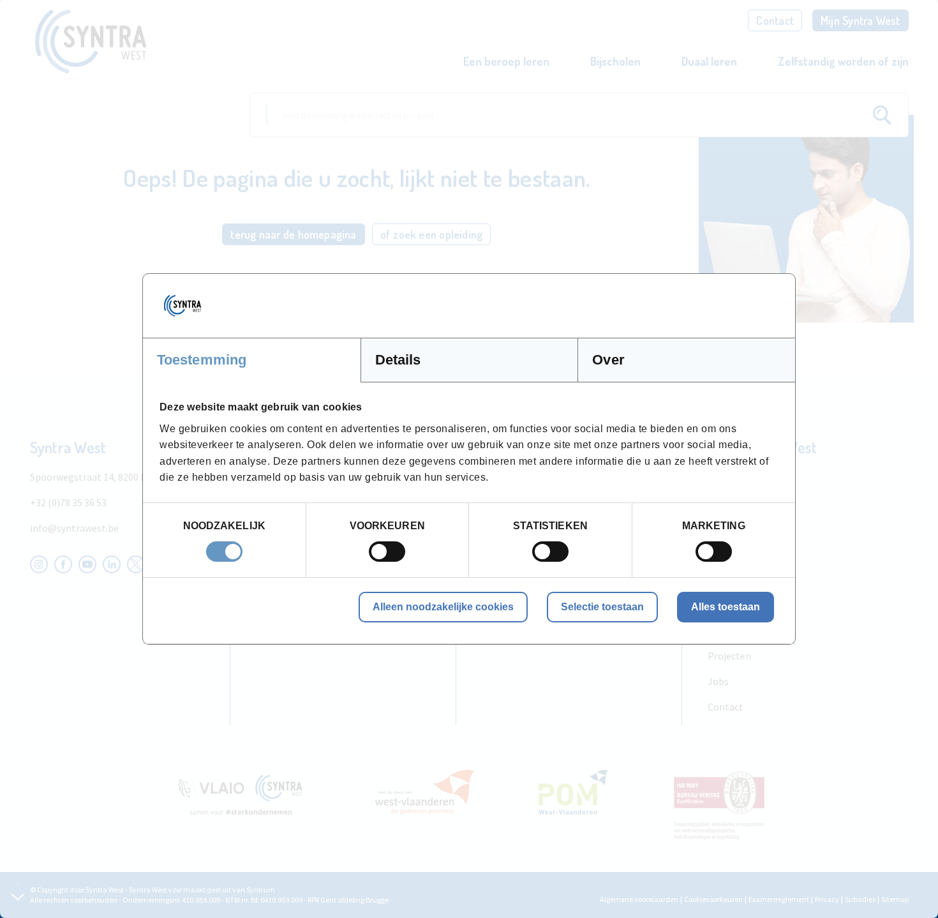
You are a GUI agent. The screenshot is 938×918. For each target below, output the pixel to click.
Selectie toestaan (602, 606)
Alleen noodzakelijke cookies (443, 606)
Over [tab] (608, 360)
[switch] (387, 551)
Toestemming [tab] (201, 360)
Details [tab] (398, 360)
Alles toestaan (725, 606)
